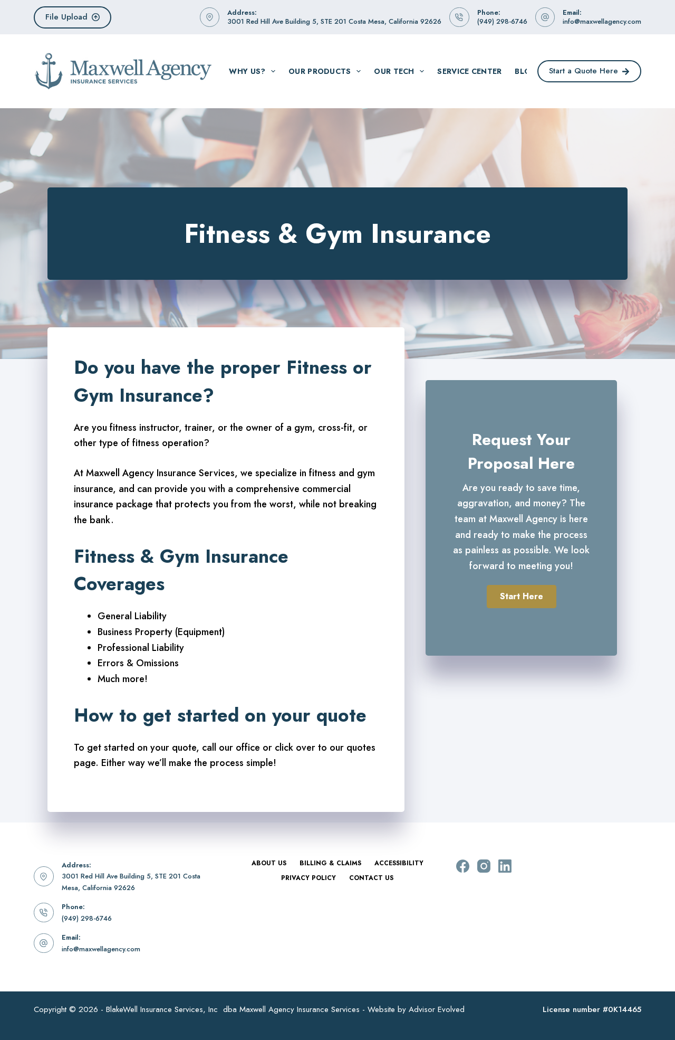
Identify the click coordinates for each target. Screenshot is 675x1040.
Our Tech (394, 71)
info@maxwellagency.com (602, 21)
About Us (269, 863)
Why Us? (247, 71)
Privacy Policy (308, 878)
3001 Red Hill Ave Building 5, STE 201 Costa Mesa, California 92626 (334, 21)
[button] (521, 596)
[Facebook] (462, 866)
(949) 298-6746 (502, 21)
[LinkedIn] (505, 866)
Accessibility (398, 863)
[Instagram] (483, 866)
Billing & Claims (330, 863)
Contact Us (371, 878)
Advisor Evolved (437, 1009)
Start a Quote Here (583, 71)
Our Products (319, 71)
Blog (526, 71)
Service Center (469, 71)
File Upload (66, 17)
